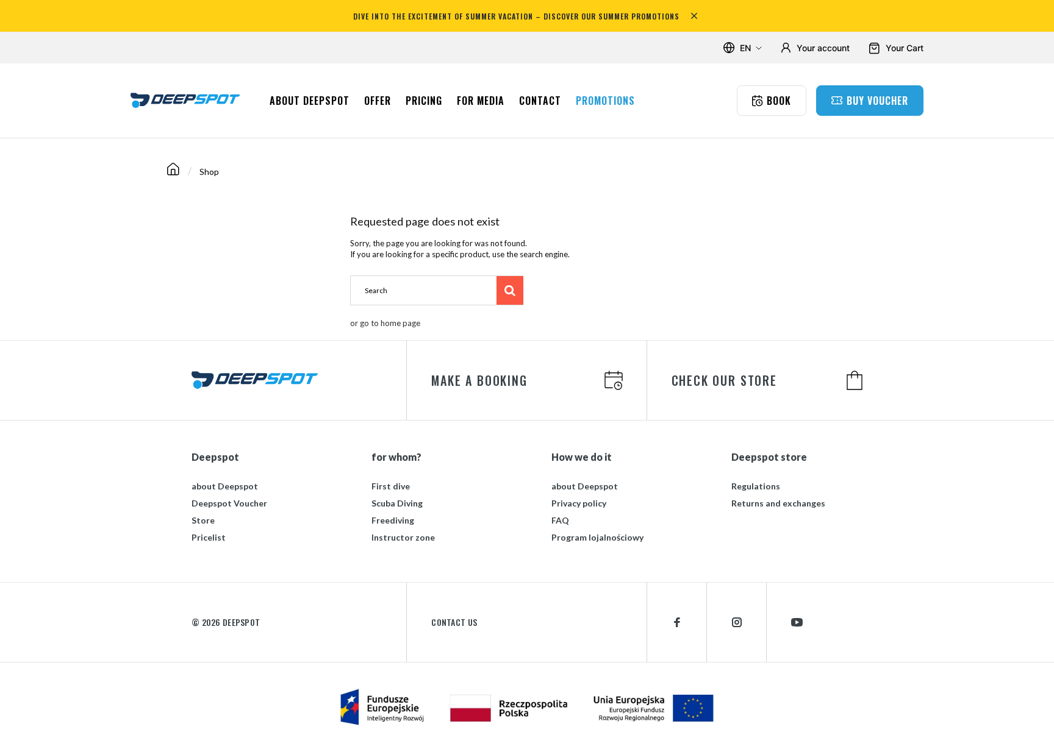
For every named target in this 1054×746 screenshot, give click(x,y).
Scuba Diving (397, 503)
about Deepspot (225, 486)
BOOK (779, 100)
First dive (390, 486)
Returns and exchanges (778, 503)
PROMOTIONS (605, 100)
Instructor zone (403, 537)
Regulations (755, 486)
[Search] (510, 290)
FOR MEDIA (480, 100)
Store (203, 520)
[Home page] (173, 171)
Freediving (392, 520)
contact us (454, 622)
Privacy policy (578, 503)
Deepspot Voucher (229, 503)
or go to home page (385, 323)
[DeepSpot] (185, 100)
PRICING (424, 100)
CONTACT (540, 100)
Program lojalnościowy (597, 537)
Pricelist (209, 537)
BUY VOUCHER (877, 100)
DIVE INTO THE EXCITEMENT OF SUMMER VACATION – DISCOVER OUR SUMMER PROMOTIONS (516, 16)
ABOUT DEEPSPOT (310, 100)
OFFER (377, 100)
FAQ (560, 520)
